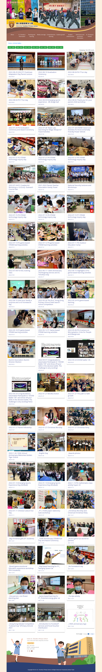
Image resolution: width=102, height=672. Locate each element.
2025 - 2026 (11, 47)
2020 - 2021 (51, 47)
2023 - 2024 (27, 47)
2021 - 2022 (43, 47)
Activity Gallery (17, 43)
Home (10, 43)
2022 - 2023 (35, 47)
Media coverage (41, 34)
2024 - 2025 (19, 47)
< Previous (85, 633)
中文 (91, 2)
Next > (92, 633)
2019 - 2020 (59, 47)
